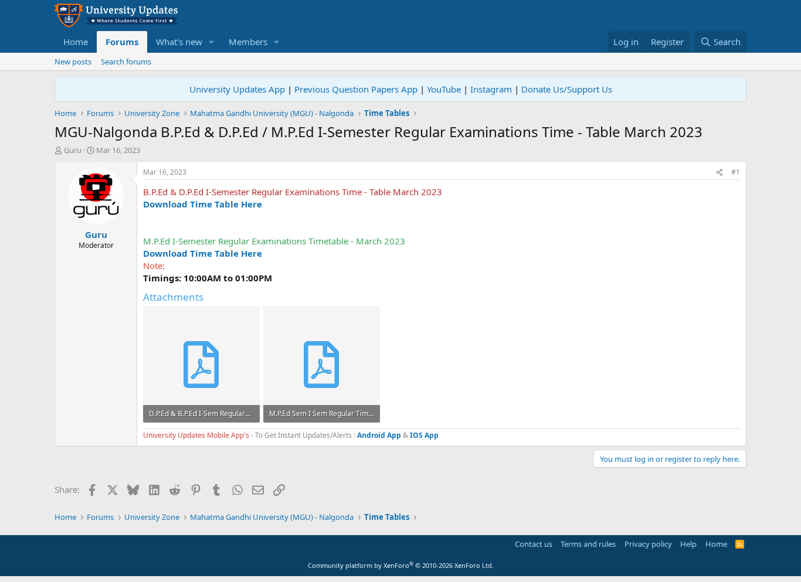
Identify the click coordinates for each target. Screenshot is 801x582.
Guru (73, 150)
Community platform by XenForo (401, 565)
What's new (179, 41)
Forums (122, 41)
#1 (735, 172)
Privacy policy (648, 544)
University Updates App (237, 89)
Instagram (491, 89)
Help (688, 544)
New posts (73, 61)
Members (248, 41)
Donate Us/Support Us (566, 89)
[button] (211, 42)
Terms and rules (588, 544)
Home (75, 41)
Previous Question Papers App (356, 89)
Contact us (533, 544)
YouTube (444, 89)
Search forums (126, 61)
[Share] (719, 172)
